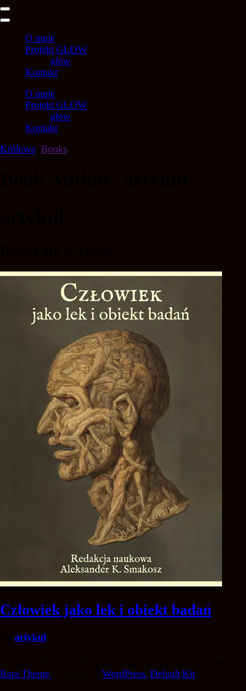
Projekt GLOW (56, 49)
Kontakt (41, 72)
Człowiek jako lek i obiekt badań (105, 610)
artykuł (30, 637)
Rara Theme (26, 673)
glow (60, 60)
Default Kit (172, 673)
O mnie (40, 38)
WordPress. (125, 673)
